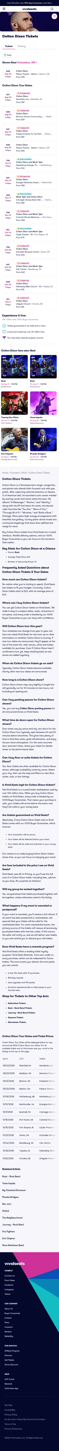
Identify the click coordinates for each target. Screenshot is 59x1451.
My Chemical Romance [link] (14, 1190)
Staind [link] (5, 1211)
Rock (24, 473)
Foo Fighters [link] (8, 1231)
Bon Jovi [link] (6, 1204)
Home (5, 473)
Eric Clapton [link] (8, 1238)
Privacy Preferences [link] (13, 1429)
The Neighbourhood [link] (12, 1218)
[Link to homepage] (29, 9)
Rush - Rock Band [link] (11, 1176)
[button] (7, 55)
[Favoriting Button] (54, 16)
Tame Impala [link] (8, 1183)
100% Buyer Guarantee (33, 3)
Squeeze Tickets (15, 1017)
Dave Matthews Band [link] (13, 1245)
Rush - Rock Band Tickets (20, 1008)
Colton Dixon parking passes (35, 708)
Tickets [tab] (9, 46)
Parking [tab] (21, 46)
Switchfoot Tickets (17, 1003)
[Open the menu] (4, 8)
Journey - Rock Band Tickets (21, 1013)
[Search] (52, 9)
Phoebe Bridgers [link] (10, 1197)
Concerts (15, 473)
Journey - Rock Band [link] (13, 1224)
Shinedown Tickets (17, 1022)
